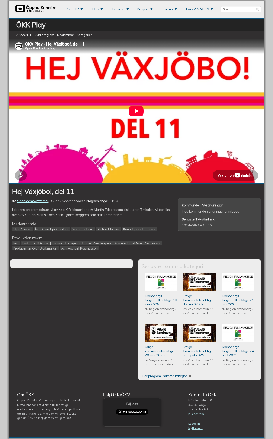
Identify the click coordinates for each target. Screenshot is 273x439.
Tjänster (118, 9)
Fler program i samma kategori (165, 376)
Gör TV (73, 9)
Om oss (167, 9)
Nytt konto (195, 428)
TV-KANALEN (197, 9)
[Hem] (35, 12)
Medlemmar (65, 35)
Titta (95, 9)
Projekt (143, 9)
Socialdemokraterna (32, 201)
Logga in (194, 423)
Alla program (44, 35)
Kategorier (84, 35)
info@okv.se (196, 413)
